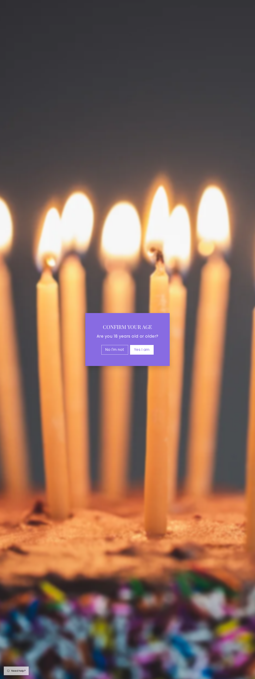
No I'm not (114, 349)
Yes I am (142, 349)
